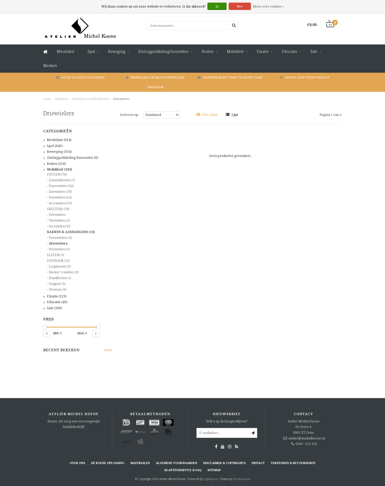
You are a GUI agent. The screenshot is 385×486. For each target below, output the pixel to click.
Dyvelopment (241, 479)
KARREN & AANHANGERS (90, 99)
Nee (240, 6)
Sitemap (214, 470)
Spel (91, 51)
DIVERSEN (58, 261)
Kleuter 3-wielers (63, 272)
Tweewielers (61, 186)
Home (47, 99)
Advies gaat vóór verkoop (307, 77)
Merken (50, 65)
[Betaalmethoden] (126, 422)
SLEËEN (55, 255)
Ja (217, 6)
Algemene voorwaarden (176, 463)
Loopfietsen (60, 266)
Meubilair (65, 51)
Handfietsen (60, 278)
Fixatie (263, 51)
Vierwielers (60, 197)
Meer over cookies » (268, 6)
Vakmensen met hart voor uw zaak (232, 77)
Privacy (258, 463)
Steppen (57, 284)
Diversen (57, 289)
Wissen (108, 350)
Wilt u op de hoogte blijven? (226, 421)
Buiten (208, 51)
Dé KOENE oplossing (107, 463)
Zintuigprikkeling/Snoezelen (163, 51)
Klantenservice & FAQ (182, 470)
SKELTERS (58, 209)
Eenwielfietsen (62, 180)
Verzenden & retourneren (293, 463)
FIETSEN (57, 174)
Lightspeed (211, 479)
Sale (313, 51)
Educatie (289, 51)
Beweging (116, 51)
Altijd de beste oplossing (83, 77)
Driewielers (121, 99)
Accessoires (60, 203)
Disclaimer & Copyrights (224, 463)
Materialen (140, 463)
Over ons (77, 463)
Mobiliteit (235, 51)
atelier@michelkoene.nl (306, 438)
